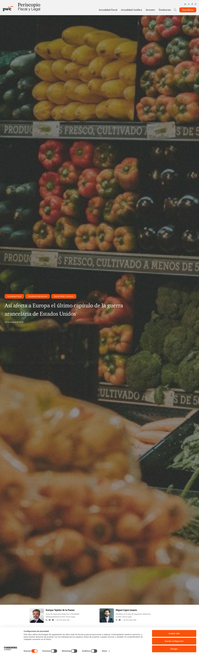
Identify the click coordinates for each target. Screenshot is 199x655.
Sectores (150, 10)
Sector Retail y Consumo (64, 296)
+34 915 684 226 (62, 620)
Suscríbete (187, 10)
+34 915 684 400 (129, 620)
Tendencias (165, 10)
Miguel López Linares (126, 610)
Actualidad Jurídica (131, 10)
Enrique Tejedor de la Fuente (60, 610)
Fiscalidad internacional (37, 296)
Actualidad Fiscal (108, 10)
